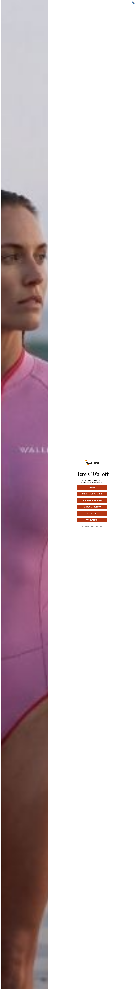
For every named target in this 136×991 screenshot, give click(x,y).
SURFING (92, 487)
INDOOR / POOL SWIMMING (92, 500)
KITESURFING (92, 513)
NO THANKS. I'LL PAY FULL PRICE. (92, 526)
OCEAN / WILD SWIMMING (92, 494)
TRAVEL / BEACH (92, 520)
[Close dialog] (133, 2)
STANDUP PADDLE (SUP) (92, 507)
